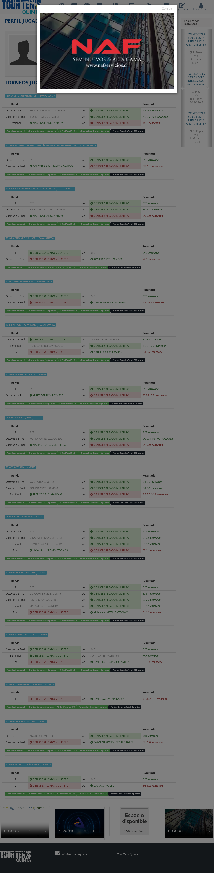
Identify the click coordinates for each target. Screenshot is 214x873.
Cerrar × (168, 8)
